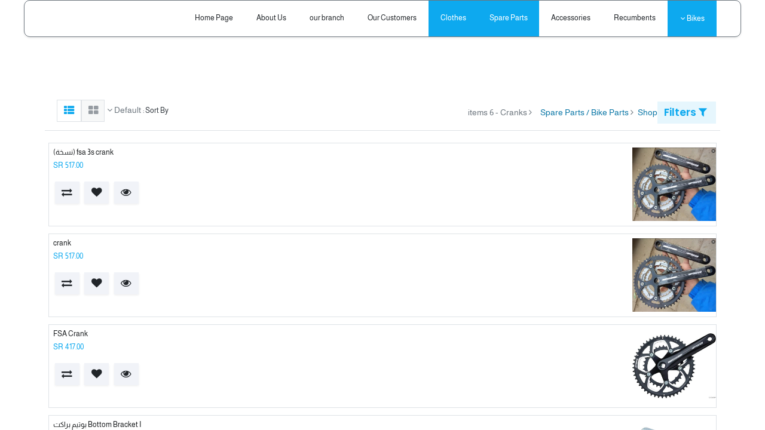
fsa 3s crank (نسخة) (83, 152)
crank (62, 243)
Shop (647, 112)
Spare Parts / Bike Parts (584, 112)
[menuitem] (635, 18)
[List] (69, 111)
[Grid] (93, 111)
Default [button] (126, 110)
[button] (126, 193)
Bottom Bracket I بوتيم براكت (97, 424)
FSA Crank (70, 334)
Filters (681, 112)
